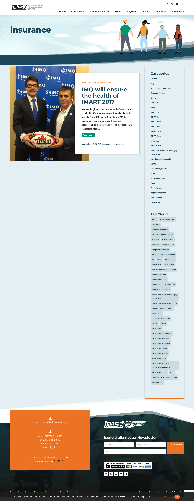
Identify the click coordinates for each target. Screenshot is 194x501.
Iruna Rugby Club (158, 308)
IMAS (174, 270)
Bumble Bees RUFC (167, 220)
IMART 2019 (156, 117)
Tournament (105, 82)
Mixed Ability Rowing (160, 353)
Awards (154, 79)
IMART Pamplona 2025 (160, 270)
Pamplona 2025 (158, 377)
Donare (145, 11)
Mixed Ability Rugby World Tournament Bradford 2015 (162, 365)
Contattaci (160, 11)
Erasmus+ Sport (168, 240)
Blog (152, 84)
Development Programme (161, 88)
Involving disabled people (161, 159)
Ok (177, 496)
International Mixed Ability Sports (164, 303)
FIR (153, 260)
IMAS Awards (157, 285)
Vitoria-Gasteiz (157, 382)
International (156, 146)
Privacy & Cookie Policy (163, 496)
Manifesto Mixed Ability (161, 319)
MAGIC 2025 (156, 313)
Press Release (156, 188)
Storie (118, 11)
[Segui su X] (172, 4)
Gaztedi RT (155, 103)
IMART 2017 (87, 82)
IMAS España (170, 285)
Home (62, 11)
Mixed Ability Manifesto (161, 344)
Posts (153, 183)
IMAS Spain (156, 290)
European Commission (160, 250)
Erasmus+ (155, 240)
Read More (87, 135)
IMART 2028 (156, 136)
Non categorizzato (158, 178)
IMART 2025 (156, 131)
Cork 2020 (156, 225)
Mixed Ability (157, 328)
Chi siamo (76, 11)
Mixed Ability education (161, 338)
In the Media (155, 141)
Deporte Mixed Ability (160, 230)
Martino (85, 144)
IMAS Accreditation (159, 275)
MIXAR (153, 164)
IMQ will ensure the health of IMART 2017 (104, 95)
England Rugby (167, 235)
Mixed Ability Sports (159, 169)
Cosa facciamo (98, 11)
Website (54, 492)
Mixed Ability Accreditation (162, 333)
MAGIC (170, 308)
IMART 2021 (156, 127)
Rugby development (158, 193)
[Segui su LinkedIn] (182, 4)
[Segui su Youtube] (177, 4)
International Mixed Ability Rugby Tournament (164, 296)
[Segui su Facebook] (162, 4)
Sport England (156, 197)
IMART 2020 (156, 122)
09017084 (59, 461)
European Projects (158, 93)
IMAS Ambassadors (159, 280)
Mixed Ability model (159, 348)
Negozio (131, 11)
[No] (190, 496)
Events (153, 98)
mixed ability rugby (159, 358)
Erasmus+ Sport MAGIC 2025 (163, 245)
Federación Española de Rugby (163, 255)
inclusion (166, 290)
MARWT (155, 323)
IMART (153, 107)
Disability (155, 235)
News (96, 82)
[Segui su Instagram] (167, 4)
